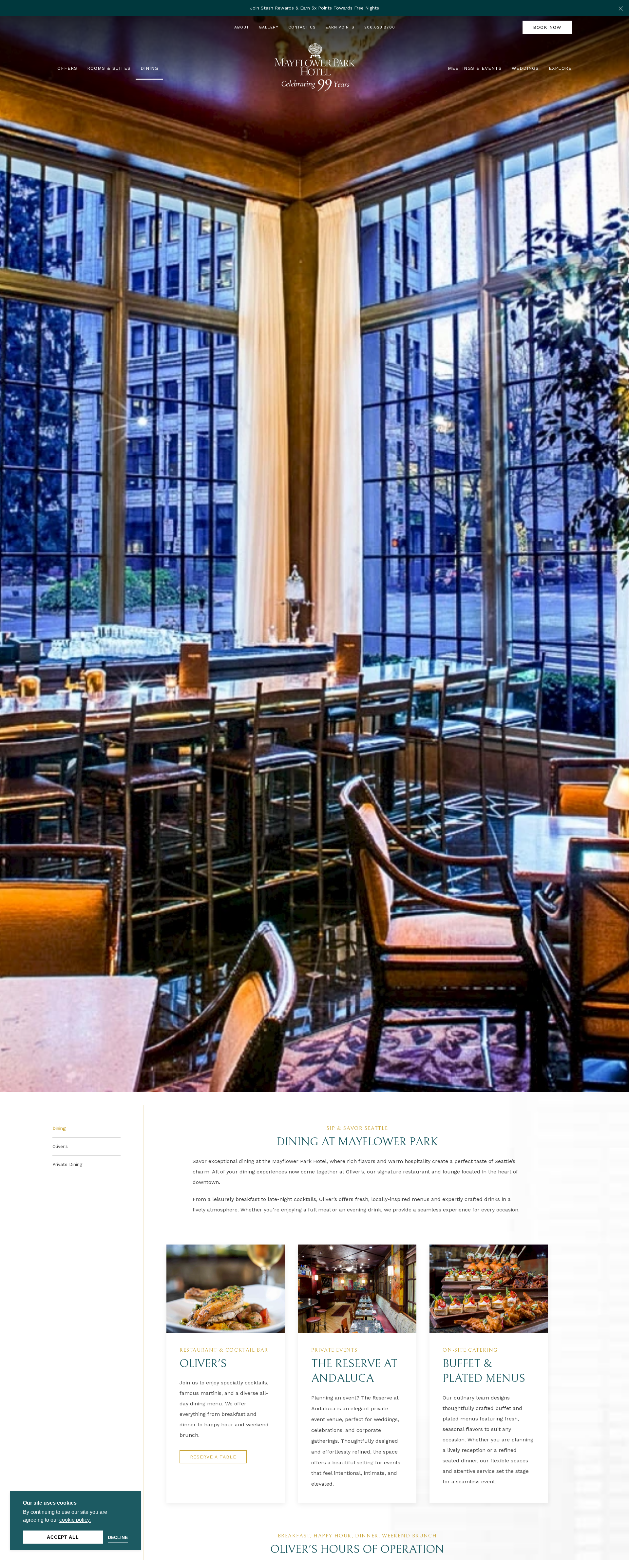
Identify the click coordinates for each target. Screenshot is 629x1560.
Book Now (547, 27)
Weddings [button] (525, 68)
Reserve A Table (213, 1456)
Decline (118, 1537)
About (241, 27)
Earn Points (340, 27)
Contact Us (302, 27)
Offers (67, 68)
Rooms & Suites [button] (109, 68)
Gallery (268, 27)
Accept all (63, 1537)
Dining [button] (149, 68)
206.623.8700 (379, 27)
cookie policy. (75, 1520)
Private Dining (67, 1164)
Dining (59, 1128)
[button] (621, 7)
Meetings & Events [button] (475, 68)
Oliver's (60, 1146)
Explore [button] (560, 68)
